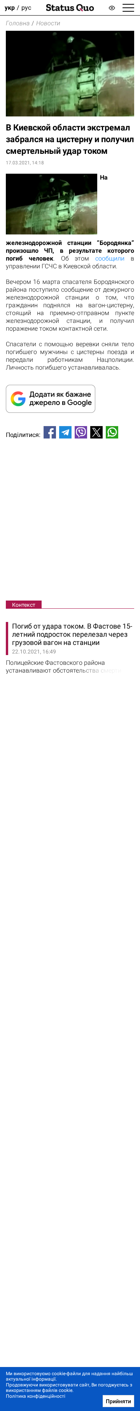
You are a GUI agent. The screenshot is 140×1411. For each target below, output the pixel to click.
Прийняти (118, 1401)
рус (26, 7)
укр (10, 7)
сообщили (109, 258)
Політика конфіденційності (35, 1396)
